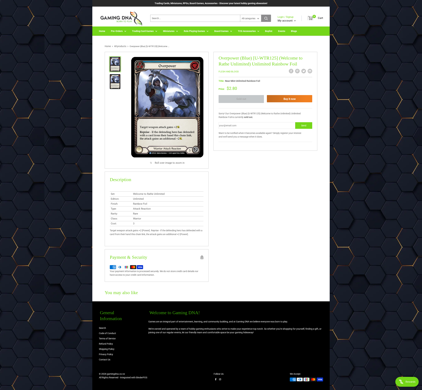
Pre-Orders (117, 31)
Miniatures (168, 31)
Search (102, 328)
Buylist (268, 31)
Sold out (241, 99)
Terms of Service (107, 338)
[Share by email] (310, 71)
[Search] (266, 18)
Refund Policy (106, 343)
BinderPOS (141, 377)
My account (285, 20)
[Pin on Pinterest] (297, 71)
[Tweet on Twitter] (303, 71)
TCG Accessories (247, 31)
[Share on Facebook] (291, 71)
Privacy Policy (106, 354)
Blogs (294, 31)
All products (120, 46)
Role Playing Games (194, 31)
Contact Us (104, 359)
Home (102, 31)
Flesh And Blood (229, 71)
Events (281, 31)
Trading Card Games (143, 31)
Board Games (221, 31)
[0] (310, 18)
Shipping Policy (106, 349)
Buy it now (290, 99)
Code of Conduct (107, 333)
